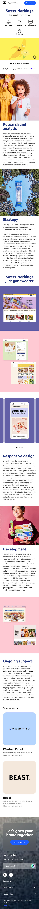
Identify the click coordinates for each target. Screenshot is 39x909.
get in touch (19, 842)
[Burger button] (4, 2)
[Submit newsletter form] (33, 866)
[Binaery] (13, 3)
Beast (7, 797)
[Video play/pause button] (35, 57)
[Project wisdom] (19, 728)
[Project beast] (19, 777)
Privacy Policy (7, 905)
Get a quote (30, 3)
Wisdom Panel (13, 749)
